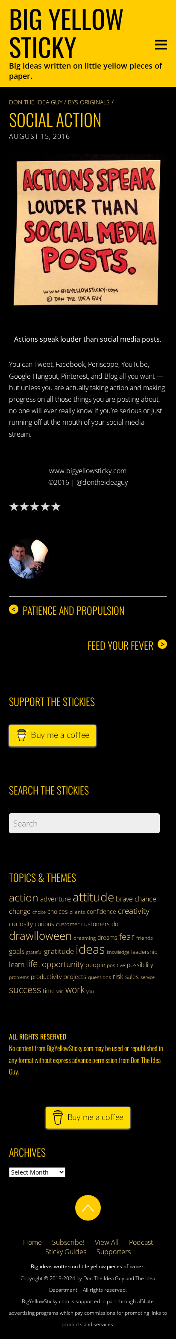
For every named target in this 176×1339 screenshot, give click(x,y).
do (114, 924)
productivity (46, 977)
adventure (55, 899)
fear (127, 936)
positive (116, 965)
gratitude (59, 951)
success (25, 989)
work (75, 990)
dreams (107, 937)
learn (16, 964)
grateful (34, 952)
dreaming (84, 938)
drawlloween (40, 935)
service (148, 977)
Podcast (141, 1242)
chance (145, 899)
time (49, 991)
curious (44, 924)
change (20, 911)
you (90, 991)
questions (99, 977)
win (60, 991)
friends (144, 938)
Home (32, 1242)
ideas (90, 949)
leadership (144, 952)
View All (107, 1242)
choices (57, 911)
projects (74, 976)
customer (67, 924)
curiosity (21, 923)
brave (124, 899)
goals (16, 951)
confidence (101, 911)
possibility (140, 965)
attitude (93, 897)
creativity (134, 910)
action (23, 897)
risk (118, 976)
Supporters (114, 1251)
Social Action (55, 119)
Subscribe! (68, 1242)
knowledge (118, 952)
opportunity (63, 964)
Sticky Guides (65, 1251)
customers (95, 924)
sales (132, 977)
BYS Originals (89, 102)
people (95, 964)
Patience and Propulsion (67, 610)
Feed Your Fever (126, 645)
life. (33, 964)
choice (39, 912)
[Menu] (161, 43)
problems (19, 977)
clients (77, 912)
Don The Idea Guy (35, 102)
